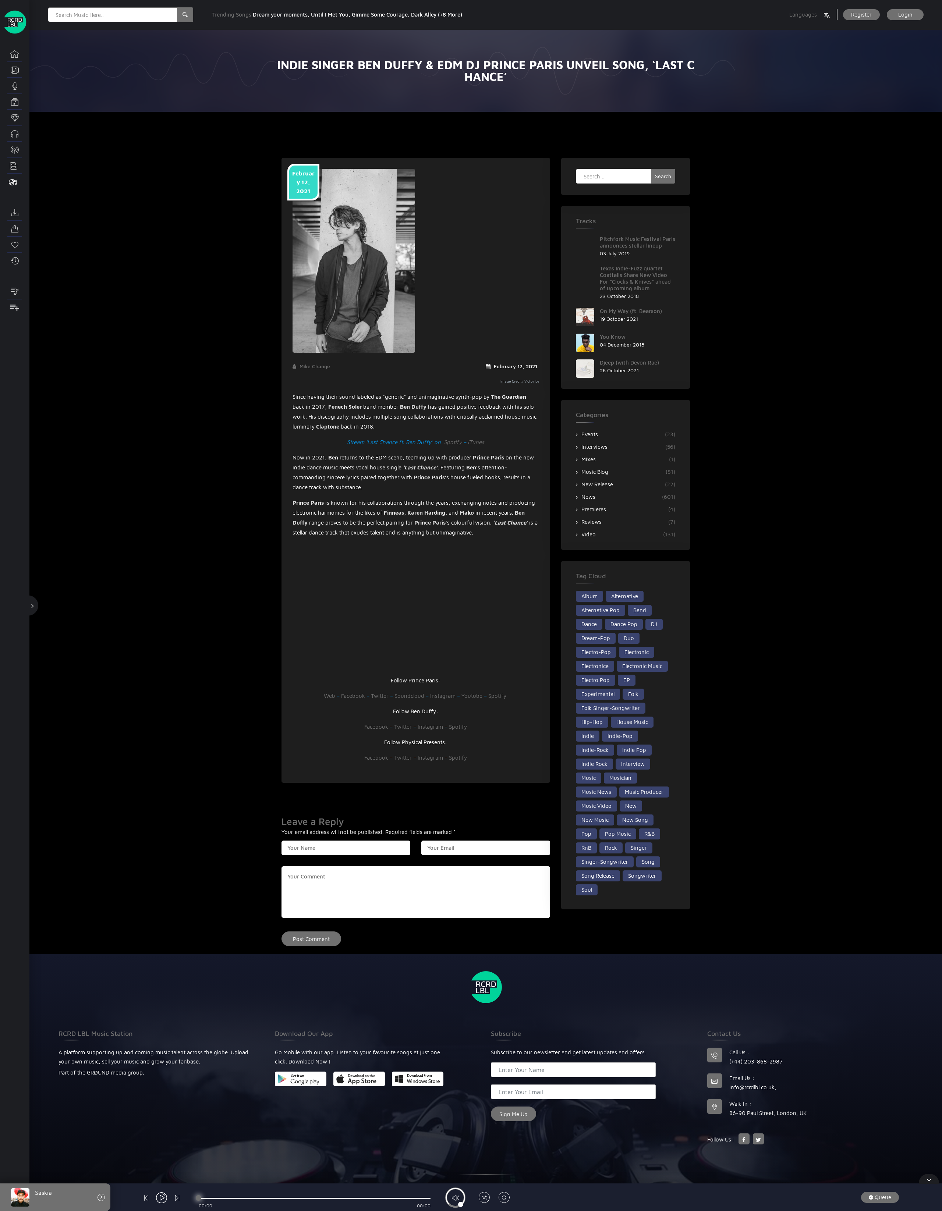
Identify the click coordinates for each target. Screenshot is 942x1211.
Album (589, 596)
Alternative (624, 596)
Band (639, 610)
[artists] (14, 86)
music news (596, 792)
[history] (14, 261)
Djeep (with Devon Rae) (629, 362)
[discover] (14, 54)
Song (648, 862)
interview (633, 764)
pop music (618, 834)
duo (629, 638)
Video (588, 534)
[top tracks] (14, 118)
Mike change (315, 366)
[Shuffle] (484, 1198)
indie (587, 736)
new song (635, 820)
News (588, 497)
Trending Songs (232, 14)
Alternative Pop (600, 610)
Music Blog (594, 472)
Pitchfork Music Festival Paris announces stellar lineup (637, 242)
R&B (649, 834)
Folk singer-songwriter (610, 708)
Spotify (453, 442)
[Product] (14, 182)
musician (620, 778)
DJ (654, 624)
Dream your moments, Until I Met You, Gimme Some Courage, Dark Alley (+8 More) (357, 14)
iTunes (476, 442)
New (631, 806)
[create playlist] (14, 307)
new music (595, 820)
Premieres (593, 509)
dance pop (623, 624)
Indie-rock (595, 750)
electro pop (595, 680)
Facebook (353, 696)
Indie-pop (620, 736)
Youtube (471, 696)
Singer (639, 848)
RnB (586, 848)
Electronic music (642, 666)
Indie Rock (594, 764)
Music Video (596, 806)
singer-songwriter (604, 862)
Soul (586, 890)
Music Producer (644, 792)
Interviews (594, 447)
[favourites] (14, 245)
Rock (611, 848)
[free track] (14, 134)
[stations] (14, 150)
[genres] (14, 102)
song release (598, 876)
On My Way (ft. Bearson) (631, 311)
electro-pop (596, 652)
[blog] (14, 166)
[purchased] (14, 229)
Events (589, 434)
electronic (636, 652)
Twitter (380, 696)
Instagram (443, 696)
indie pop (634, 750)
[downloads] (14, 213)
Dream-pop (595, 638)
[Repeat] (504, 1198)
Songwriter (642, 876)
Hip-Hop (592, 722)
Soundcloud (409, 696)
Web (329, 696)
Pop (586, 834)
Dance (589, 624)
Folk (633, 694)
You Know (613, 337)
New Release (597, 484)
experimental (598, 694)
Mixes (588, 459)
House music (632, 722)
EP (626, 680)
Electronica (595, 666)
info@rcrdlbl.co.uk (752, 1087)
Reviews (591, 522)
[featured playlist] (14, 292)
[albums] (14, 70)
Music (588, 778)
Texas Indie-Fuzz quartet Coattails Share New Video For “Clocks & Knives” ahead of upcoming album (635, 278)
